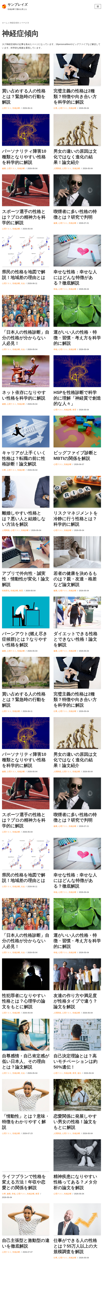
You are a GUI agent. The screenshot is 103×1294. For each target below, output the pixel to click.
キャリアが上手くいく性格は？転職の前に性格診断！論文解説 (24, 458)
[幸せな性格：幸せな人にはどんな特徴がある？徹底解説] (77, 250)
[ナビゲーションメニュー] (98, 6)
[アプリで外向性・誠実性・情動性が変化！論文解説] (25, 552)
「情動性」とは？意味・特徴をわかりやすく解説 (25, 1122)
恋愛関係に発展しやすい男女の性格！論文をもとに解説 (75, 1122)
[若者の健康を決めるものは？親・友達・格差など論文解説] (77, 552)
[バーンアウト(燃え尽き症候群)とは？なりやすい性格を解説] (25, 612)
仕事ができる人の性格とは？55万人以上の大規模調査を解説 (75, 1246)
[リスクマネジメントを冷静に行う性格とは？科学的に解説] (77, 492)
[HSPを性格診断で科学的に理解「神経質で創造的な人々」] (77, 371)
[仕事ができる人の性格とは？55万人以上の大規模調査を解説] (77, 1219)
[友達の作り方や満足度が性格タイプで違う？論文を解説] (77, 974)
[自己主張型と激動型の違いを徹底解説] (25, 1219)
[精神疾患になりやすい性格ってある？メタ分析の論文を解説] (77, 1155)
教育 (74, 410)
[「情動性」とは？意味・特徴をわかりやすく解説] (25, 1095)
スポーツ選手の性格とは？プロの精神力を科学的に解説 (24, 217)
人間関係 (57, 168)
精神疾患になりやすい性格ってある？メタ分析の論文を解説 (75, 1182)
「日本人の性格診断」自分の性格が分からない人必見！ (25, 338)
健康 (4, 168)
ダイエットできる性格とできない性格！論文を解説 (76, 639)
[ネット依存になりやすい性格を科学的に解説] (25, 371)
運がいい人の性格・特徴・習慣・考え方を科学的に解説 (77, 338)
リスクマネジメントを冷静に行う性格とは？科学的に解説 (76, 519)
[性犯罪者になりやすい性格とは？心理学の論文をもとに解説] (25, 974)
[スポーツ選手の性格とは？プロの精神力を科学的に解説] (25, 190)
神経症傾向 (14, 23)
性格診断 (16, 108)
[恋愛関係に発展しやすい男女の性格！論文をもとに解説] (77, 1095)
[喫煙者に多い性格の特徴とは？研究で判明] (77, 190)
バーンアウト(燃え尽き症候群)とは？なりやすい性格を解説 (24, 639)
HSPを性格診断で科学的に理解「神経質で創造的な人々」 (77, 398)
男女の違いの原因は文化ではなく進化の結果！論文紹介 (75, 157)
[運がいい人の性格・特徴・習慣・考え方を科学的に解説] (77, 311)
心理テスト (6, 108)
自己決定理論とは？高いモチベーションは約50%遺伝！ (76, 1061)
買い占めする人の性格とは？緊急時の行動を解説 (24, 96)
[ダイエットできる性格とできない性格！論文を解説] (77, 612)
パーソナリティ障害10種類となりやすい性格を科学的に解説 (24, 157)
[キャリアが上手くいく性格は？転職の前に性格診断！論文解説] (25, 431)
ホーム (5, 23)
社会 (23, 283)
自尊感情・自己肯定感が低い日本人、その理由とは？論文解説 (25, 1061)
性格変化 (6, 591)
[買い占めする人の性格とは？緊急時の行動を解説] (25, 69)
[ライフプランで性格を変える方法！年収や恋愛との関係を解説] (25, 1155)
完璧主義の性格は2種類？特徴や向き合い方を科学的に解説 (75, 96)
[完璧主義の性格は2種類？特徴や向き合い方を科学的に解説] (77, 69)
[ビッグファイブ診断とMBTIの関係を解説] (77, 431)
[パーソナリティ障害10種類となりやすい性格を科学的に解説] (25, 130)
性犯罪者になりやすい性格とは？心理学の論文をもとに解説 (24, 1001)
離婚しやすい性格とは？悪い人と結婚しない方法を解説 (24, 519)
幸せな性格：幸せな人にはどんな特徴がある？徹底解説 (75, 277)
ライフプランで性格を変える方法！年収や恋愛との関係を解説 (24, 1182)
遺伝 (79, 1073)
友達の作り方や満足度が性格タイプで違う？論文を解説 (75, 1001)
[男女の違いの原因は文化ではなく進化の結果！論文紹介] (77, 130)
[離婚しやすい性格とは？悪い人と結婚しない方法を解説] (25, 492)
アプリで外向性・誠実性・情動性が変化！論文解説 (25, 579)
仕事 (55, 108)
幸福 (55, 289)
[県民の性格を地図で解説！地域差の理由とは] (25, 250)
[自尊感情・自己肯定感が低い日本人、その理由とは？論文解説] (25, 1034)
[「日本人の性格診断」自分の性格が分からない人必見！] (25, 311)
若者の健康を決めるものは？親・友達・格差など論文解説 (75, 579)
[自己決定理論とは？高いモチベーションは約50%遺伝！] (77, 1034)
